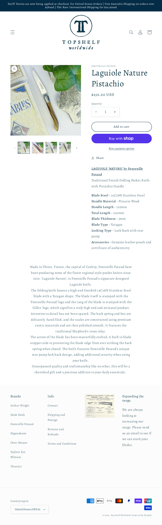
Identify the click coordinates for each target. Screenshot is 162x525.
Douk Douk (17, 415)
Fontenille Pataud (22, 424)
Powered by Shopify (142, 515)
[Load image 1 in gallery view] (24, 148)
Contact (53, 405)
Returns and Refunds (56, 431)
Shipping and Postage (56, 417)
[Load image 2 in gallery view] (37, 148)
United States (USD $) (27, 509)
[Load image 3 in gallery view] (51, 148)
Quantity (96, 104)
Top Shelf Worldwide (121, 515)
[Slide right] (76, 147)
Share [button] (100, 158)
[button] (12, 32)
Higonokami (18, 433)
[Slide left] (14, 147)
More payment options (121, 148)
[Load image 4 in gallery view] (65, 148)
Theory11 (16, 466)
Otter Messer (19, 443)
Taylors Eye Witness (18, 454)
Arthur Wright (19, 405)
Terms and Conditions (62, 444)
